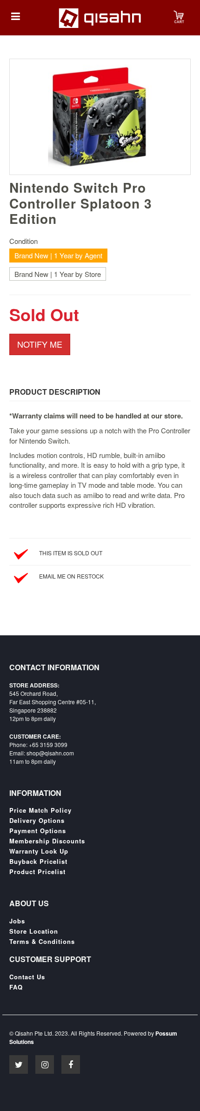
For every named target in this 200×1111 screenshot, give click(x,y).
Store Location (33, 931)
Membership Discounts (47, 841)
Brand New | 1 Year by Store (57, 274)
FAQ (16, 987)
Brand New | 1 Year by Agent (58, 255)
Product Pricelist (37, 872)
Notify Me (39, 344)
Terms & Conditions (42, 941)
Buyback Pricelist (38, 861)
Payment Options (37, 831)
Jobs (17, 921)
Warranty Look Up (38, 851)
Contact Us (27, 977)
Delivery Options (37, 820)
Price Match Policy (40, 810)
